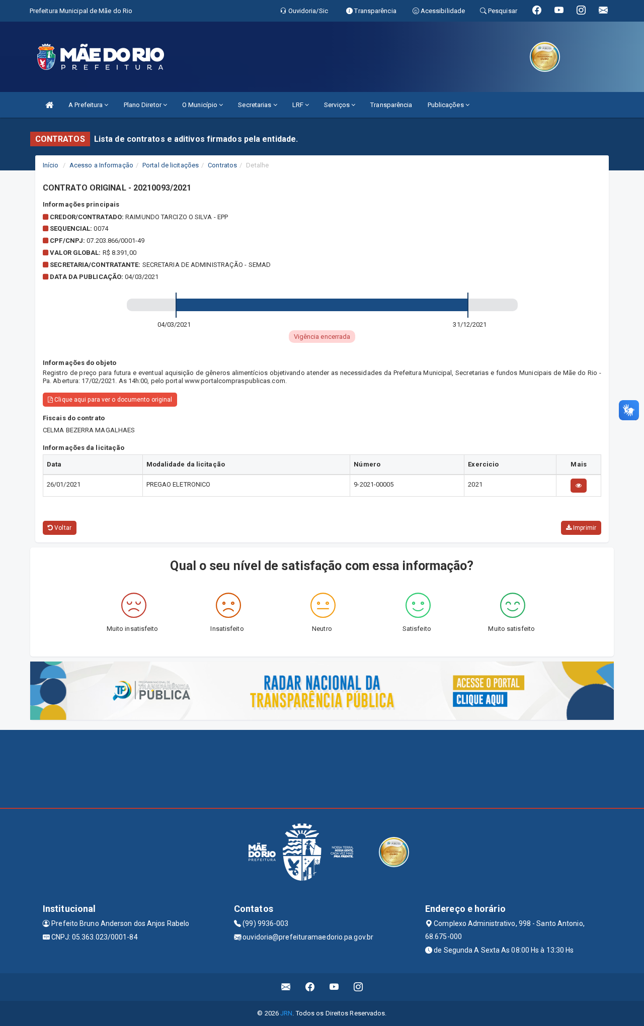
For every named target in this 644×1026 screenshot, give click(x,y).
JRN (286, 1013)
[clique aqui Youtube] (334, 987)
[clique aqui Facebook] (310, 987)
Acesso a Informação (101, 165)
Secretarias (255, 105)
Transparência (391, 105)
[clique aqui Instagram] (358, 987)
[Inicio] (49, 105)
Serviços (337, 105)
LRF (298, 105)
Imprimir (584, 527)
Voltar (62, 527)
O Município (200, 105)
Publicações (446, 105)
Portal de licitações (170, 165)
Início (51, 165)
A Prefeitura (86, 105)
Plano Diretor (143, 105)
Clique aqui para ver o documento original (112, 399)
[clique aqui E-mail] (286, 987)
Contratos (222, 165)
